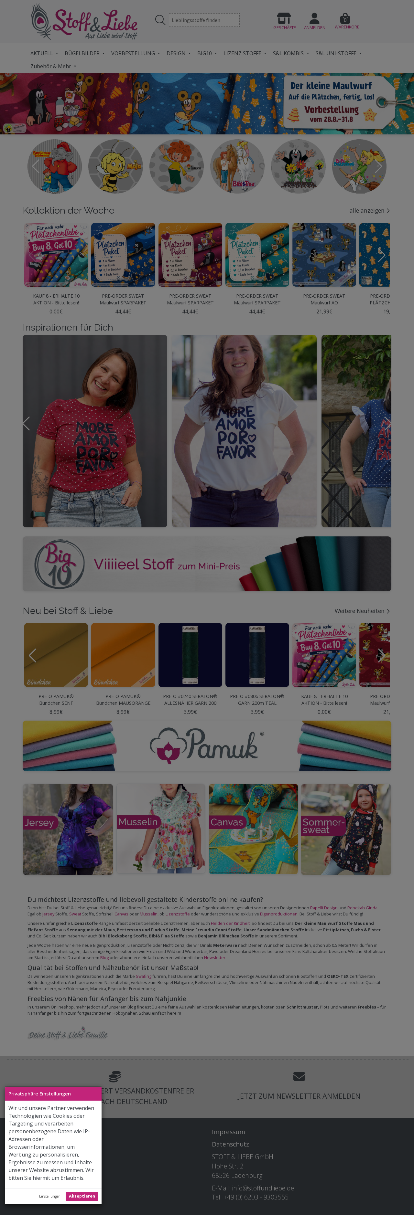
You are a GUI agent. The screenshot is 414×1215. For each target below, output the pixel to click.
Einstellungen (49, 1196)
